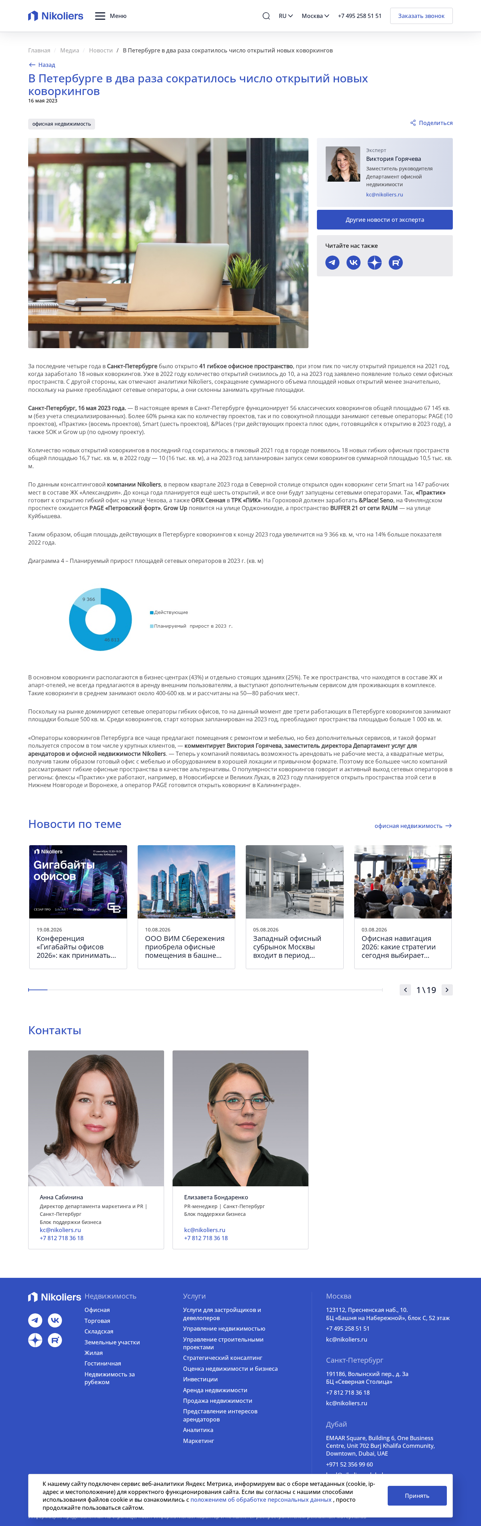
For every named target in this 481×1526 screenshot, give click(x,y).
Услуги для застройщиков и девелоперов (222, 1313)
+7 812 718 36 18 (348, 1392)
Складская (99, 1331)
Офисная (97, 1310)
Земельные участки (112, 1342)
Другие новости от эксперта (385, 220)
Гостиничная (103, 1363)
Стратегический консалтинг (222, 1358)
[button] (110, 16)
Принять (417, 1496)
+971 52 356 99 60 (349, 1464)
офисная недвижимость (61, 123)
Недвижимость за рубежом (110, 1378)
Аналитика (198, 1430)
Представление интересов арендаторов (220, 1415)
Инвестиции (200, 1379)
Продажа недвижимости (217, 1401)
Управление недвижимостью (224, 1328)
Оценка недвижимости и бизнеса (230, 1369)
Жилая (94, 1353)
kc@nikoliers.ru (384, 194)
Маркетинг (198, 1441)
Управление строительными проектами (223, 1343)
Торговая (97, 1321)
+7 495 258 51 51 (348, 1328)
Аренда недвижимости (215, 1390)
